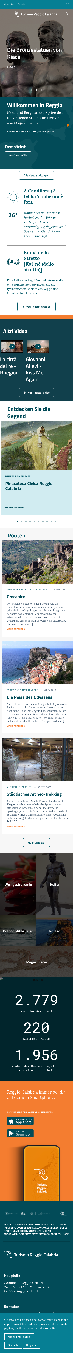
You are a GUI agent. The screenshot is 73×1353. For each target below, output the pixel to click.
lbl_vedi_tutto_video (36, 392)
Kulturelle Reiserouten (19, 787)
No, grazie (31, 1345)
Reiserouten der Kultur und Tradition (27, 589)
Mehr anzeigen (36, 842)
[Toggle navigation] (6, 14)
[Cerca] (66, 14)
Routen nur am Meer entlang (22, 690)
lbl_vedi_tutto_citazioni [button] (36, 306)
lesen (11, 67)
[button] (31, 90)
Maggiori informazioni (19, 1336)
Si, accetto (13, 1345)
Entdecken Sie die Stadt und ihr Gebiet (30, 131)
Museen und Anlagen (18, 476)
